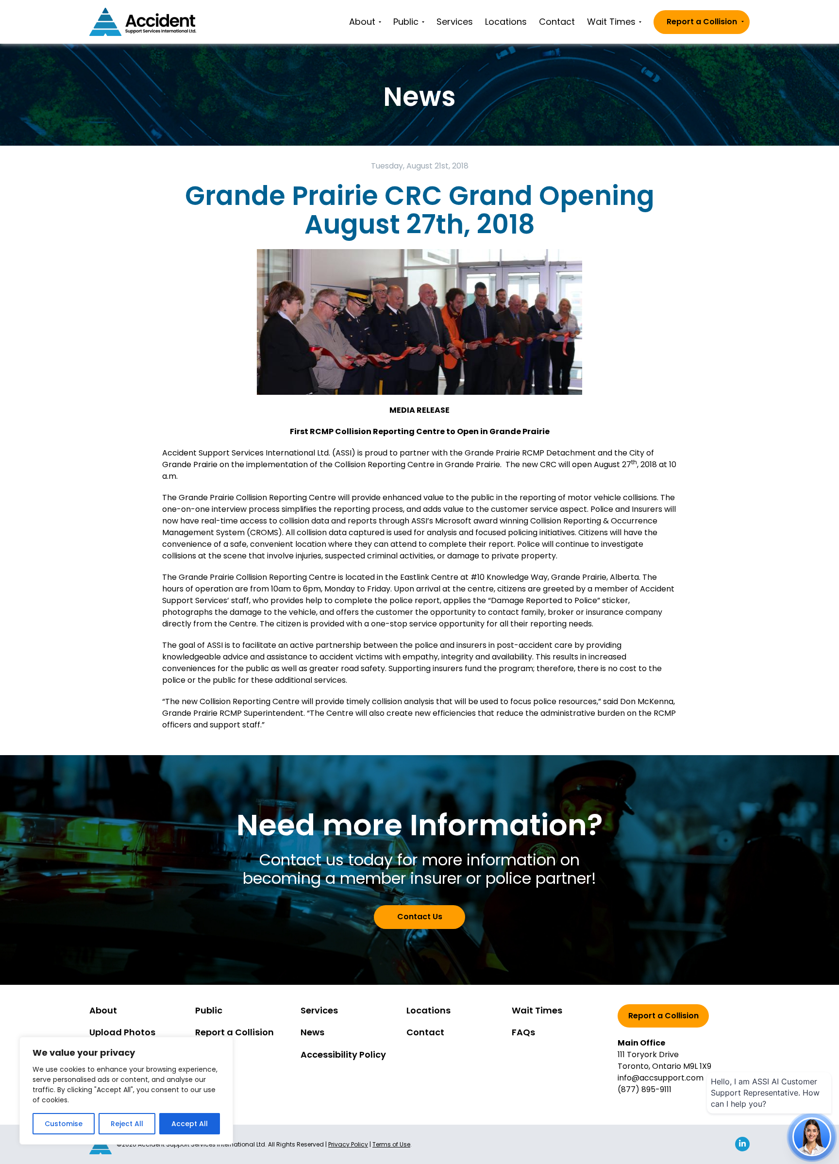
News (312, 1032)
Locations (506, 22)
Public (406, 22)
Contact (557, 22)
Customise (64, 1124)
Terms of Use (391, 1144)
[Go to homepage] (142, 22)
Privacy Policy (348, 1144)
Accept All (189, 1124)
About (362, 22)
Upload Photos (122, 1032)
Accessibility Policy (343, 1054)
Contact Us (419, 916)
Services (454, 22)
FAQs (523, 1032)
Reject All (127, 1124)
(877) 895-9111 (644, 1089)
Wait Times (611, 22)
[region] (126, 1091)
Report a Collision (702, 21)
